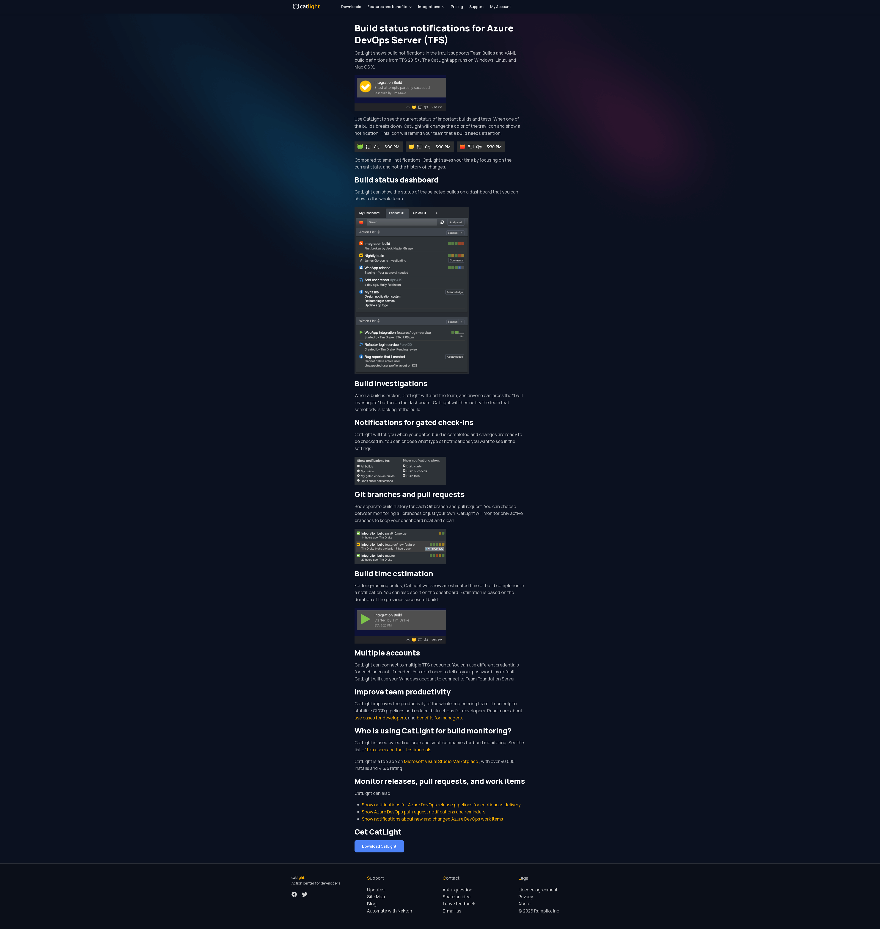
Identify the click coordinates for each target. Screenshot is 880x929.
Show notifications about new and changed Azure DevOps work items (432, 819)
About (524, 904)
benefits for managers (439, 718)
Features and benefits (387, 6)
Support (476, 6)
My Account (500, 6)
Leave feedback (459, 904)
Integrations (429, 6)
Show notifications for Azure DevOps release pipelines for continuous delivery (441, 805)
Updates (376, 890)
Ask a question (457, 890)
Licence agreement (538, 890)
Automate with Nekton (389, 911)
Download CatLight (379, 846)
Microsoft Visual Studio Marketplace (441, 761)
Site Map (376, 897)
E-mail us (452, 911)
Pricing (457, 6)
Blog (372, 904)
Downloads (351, 6)
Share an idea (456, 897)
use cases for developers (380, 718)
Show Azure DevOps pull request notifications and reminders (423, 812)
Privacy (525, 897)
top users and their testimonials (399, 750)
